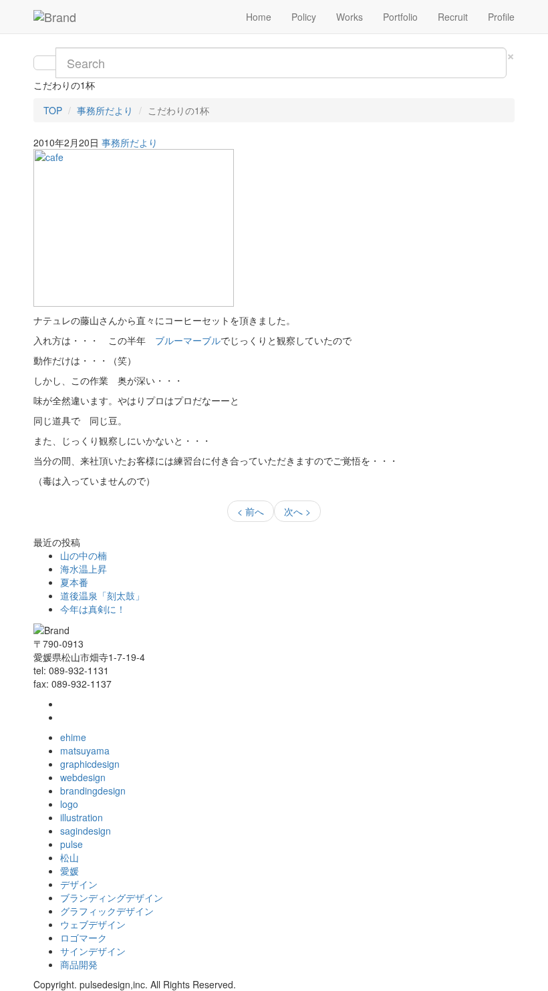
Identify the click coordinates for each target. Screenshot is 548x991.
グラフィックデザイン (107, 910)
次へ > (297, 511)
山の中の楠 (83, 555)
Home (258, 16)
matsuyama (85, 750)
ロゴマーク (83, 937)
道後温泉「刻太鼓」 (102, 595)
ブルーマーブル (188, 340)
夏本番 (74, 582)
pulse (71, 844)
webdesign (83, 777)
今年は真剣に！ (93, 608)
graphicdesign (90, 763)
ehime (73, 737)
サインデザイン (93, 951)
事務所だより (105, 110)
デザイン (79, 884)
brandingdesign (93, 790)
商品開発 (79, 964)
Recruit (453, 16)
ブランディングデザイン (111, 897)
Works (349, 16)
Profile (501, 16)
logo (69, 804)
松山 (69, 857)
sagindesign (85, 830)
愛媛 (69, 870)
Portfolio (400, 16)
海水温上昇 (83, 568)
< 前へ (250, 511)
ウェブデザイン (93, 924)
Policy (303, 16)
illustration (81, 817)
